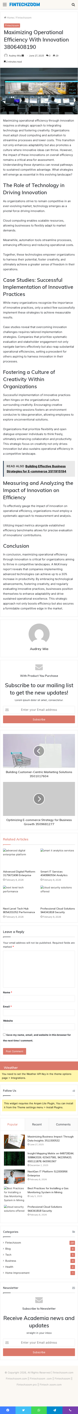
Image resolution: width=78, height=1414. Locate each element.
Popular (12, 1124)
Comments (63, 1124)
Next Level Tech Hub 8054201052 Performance (19, 910)
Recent (37, 1124)
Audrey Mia (15, 55)
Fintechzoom (23, 17)
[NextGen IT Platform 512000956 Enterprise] (14, 1177)
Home (10, 17)
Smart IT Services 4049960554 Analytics (54, 873)
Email (7, 1006)
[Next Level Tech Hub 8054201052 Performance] (20, 895)
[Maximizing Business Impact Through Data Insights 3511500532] (14, 1142)
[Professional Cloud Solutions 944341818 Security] (58, 895)
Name (7, 992)
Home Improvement (17, 1272)
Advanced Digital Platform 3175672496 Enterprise (19, 873)
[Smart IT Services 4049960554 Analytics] (58, 858)
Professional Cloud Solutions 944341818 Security (58, 910)
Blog (8, 1248)
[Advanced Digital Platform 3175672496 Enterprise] (20, 858)
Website (8, 1020)
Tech (8, 1254)
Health (9, 1266)
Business (10, 1260)
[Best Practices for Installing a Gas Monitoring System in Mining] (14, 1194)
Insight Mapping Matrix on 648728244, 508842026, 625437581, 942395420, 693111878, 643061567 (51, 1157)
